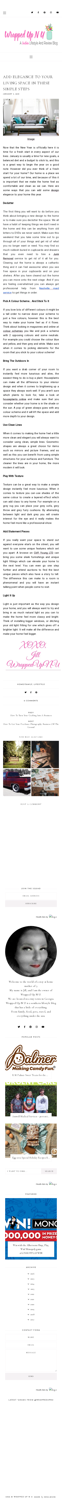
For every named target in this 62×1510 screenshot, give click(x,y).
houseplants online (14, 399)
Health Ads (40, 917)
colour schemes (13, 331)
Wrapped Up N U (23, 1497)
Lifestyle (39, 684)
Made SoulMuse (45, 1497)
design (55, 190)
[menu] (4, 13)
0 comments (31, 701)
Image (31, 139)
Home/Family (24, 684)
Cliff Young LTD (43, 552)
